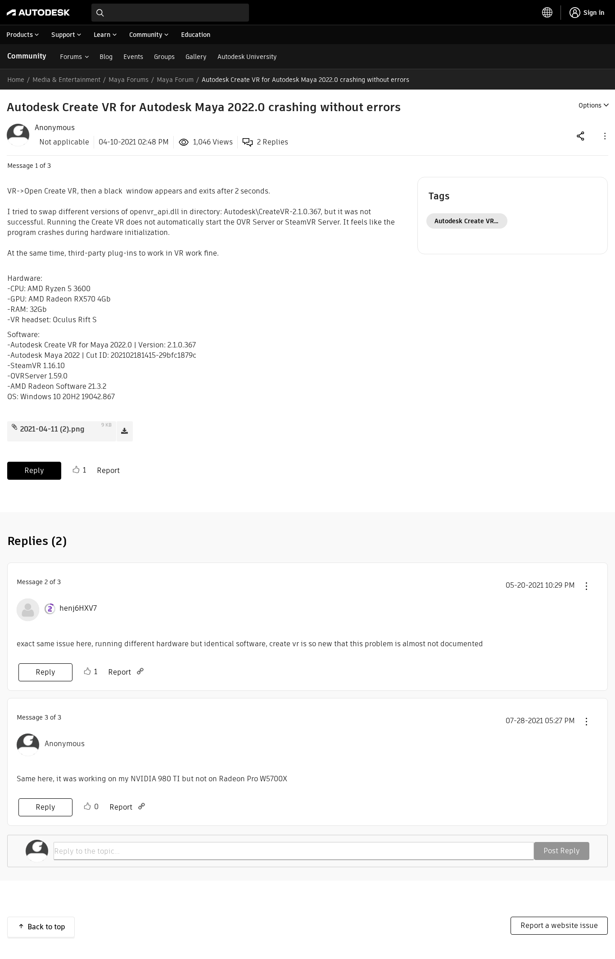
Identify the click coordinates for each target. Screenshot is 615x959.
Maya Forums (129, 79)
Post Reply (561, 851)
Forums (71, 56)
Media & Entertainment (66, 79)
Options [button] (590, 105)
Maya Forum (175, 79)
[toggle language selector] (547, 12)
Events (133, 56)
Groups (164, 56)
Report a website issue (559, 925)
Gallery (196, 56)
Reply (34, 470)
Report (108, 470)
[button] (604, 136)
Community (26, 56)
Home (15, 79)
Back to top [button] (46, 927)
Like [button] (76, 470)
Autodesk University (247, 56)
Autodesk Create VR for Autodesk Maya (470, 220)
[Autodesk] (38, 12)
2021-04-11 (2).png (52, 429)
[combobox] (170, 13)
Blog (106, 56)
